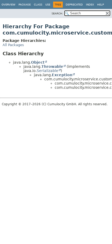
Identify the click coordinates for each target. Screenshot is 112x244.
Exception (62, 75)
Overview (8, 4)
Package (24, 4)
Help (100, 4)
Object (38, 62)
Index (90, 4)
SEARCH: (57, 13)
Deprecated (74, 4)
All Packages (13, 45)
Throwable (52, 66)
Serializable (47, 71)
